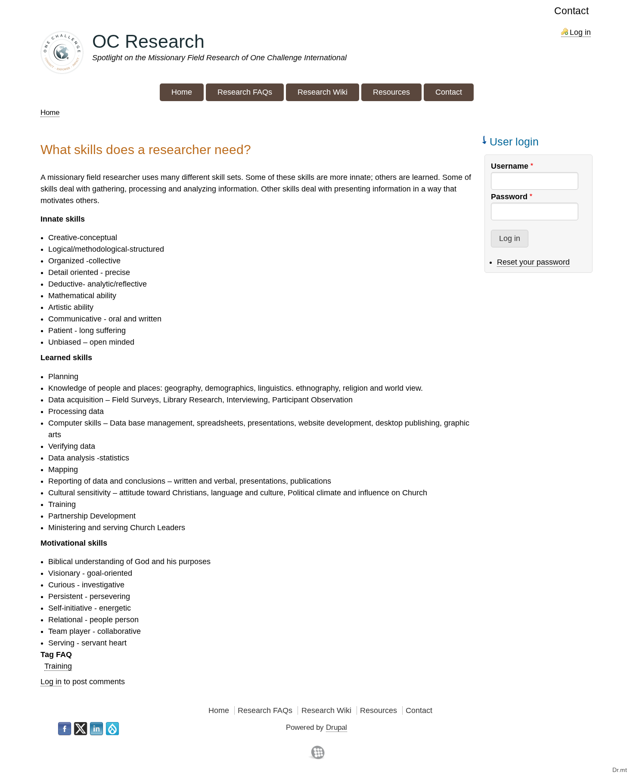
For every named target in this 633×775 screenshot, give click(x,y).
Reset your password (533, 262)
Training (58, 666)
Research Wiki (326, 710)
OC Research (148, 41)
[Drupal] (112, 729)
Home (49, 112)
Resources (378, 710)
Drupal (336, 727)
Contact (571, 11)
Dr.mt (619, 769)
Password (509, 196)
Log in (580, 32)
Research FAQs (265, 710)
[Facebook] (64, 729)
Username (509, 166)
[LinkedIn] (96, 729)
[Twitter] (80, 729)
